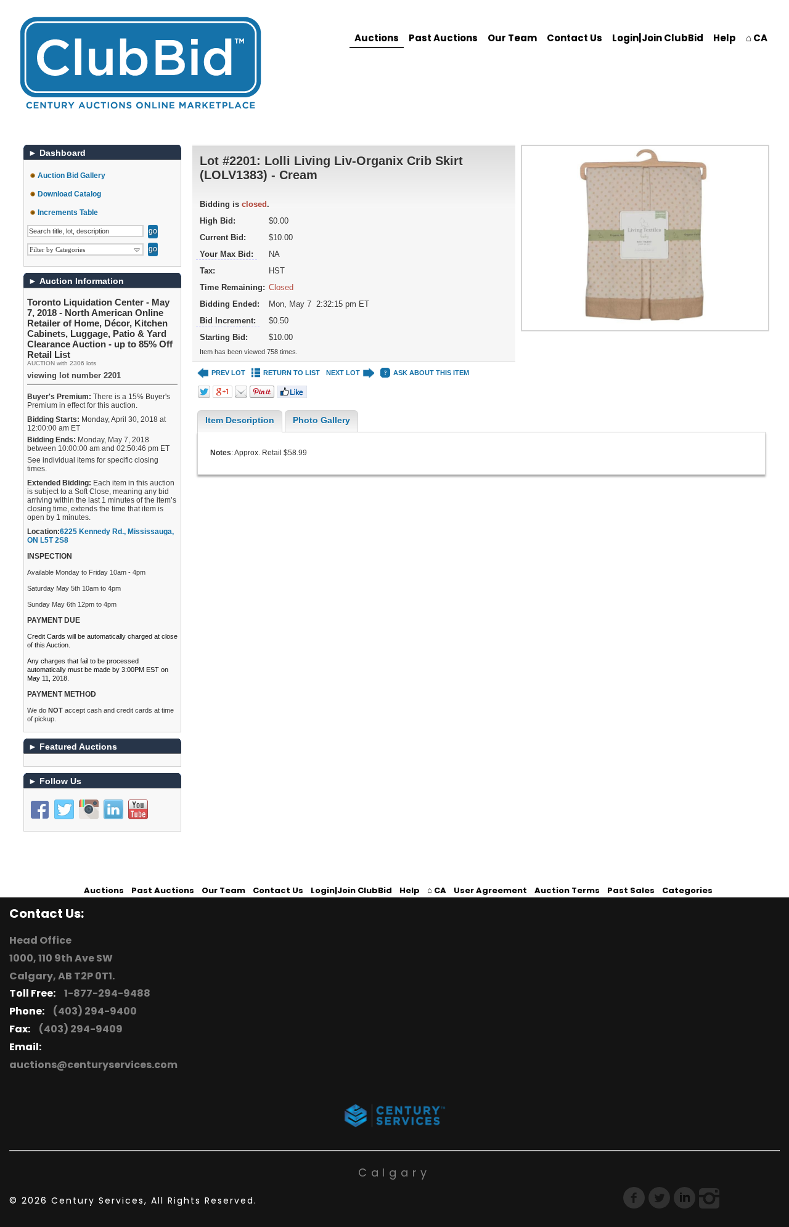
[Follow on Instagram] (89, 809)
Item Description (239, 420)
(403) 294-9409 (79, 1029)
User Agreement (490, 890)
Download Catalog (69, 194)
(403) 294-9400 (93, 1011)
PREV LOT (228, 372)
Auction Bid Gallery (71, 175)
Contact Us (574, 37)
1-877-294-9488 (105, 993)
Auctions (376, 37)
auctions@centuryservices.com (93, 1065)
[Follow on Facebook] (39, 809)
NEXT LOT (343, 372)
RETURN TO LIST (291, 372)
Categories (687, 890)
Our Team (512, 37)
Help (724, 37)
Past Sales (631, 890)
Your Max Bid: (226, 254)
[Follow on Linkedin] (113, 809)
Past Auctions (443, 37)
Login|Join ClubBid (657, 37)
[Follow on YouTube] (138, 809)
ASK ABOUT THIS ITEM (431, 372)
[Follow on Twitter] (64, 809)
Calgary (394, 1172)
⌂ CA (756, 37)
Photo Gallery (321, 420)
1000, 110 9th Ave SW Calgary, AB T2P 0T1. (62, 967)
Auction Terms (567, 890)
